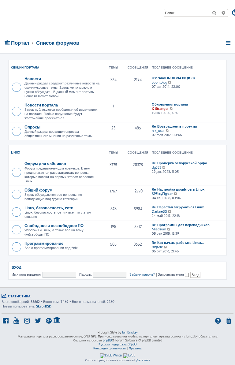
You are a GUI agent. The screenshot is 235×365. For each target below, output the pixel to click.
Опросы (32, 126)
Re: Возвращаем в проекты (174, 126)
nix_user (158, 130)
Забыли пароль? (142, 274)
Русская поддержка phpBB (117, 344)
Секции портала (25, 67)
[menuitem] (229, 321)
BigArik (157, 247)
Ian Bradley (130, 332)
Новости (32, 78)
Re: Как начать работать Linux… (178, 242)
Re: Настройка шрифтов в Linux (178, 189)
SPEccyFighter (162, 194)
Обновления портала (170, 104)
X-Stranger (160, 108)
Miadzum (159, 229)
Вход (16, 267)
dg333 (156, 167)
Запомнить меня (171, 274)
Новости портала (41, 104)
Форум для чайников (45, 163)
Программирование (43, 243)
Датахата (143, 360)
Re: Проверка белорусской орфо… (181, 163)
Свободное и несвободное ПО (54, 225)
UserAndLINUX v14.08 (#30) (173, 78)
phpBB (107, 340)
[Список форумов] (44, 16)
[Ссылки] (229, 42)
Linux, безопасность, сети (48, 207)
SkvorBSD (43, 306)
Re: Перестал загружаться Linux (178, 207)
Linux (15, 152)
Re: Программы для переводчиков (181, 225)
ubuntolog (159, 82)
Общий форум (38, 189)
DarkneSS (159, 211)
